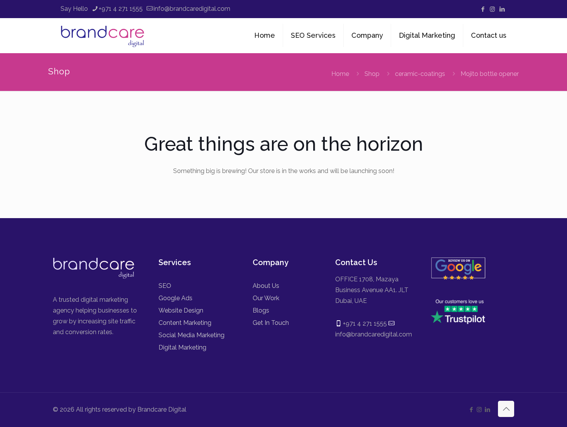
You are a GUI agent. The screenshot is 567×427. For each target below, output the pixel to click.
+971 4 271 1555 (121, 8)
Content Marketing (185, 322)
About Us (266, 285)
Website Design (181, 310)
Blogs (261, 310)
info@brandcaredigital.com (192, 8)
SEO (165, 285)
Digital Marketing (182, 347)
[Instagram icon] (492, 9)
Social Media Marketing (191, 335)
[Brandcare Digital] (104, 35)
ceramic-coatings (420, 73)
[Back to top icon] (506, 409)
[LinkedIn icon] (502, 9)
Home (340, 73)
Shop (372, 73)
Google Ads (175, 298)
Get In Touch (271, 322)
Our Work (266, 298)
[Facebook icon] (483, 9)
